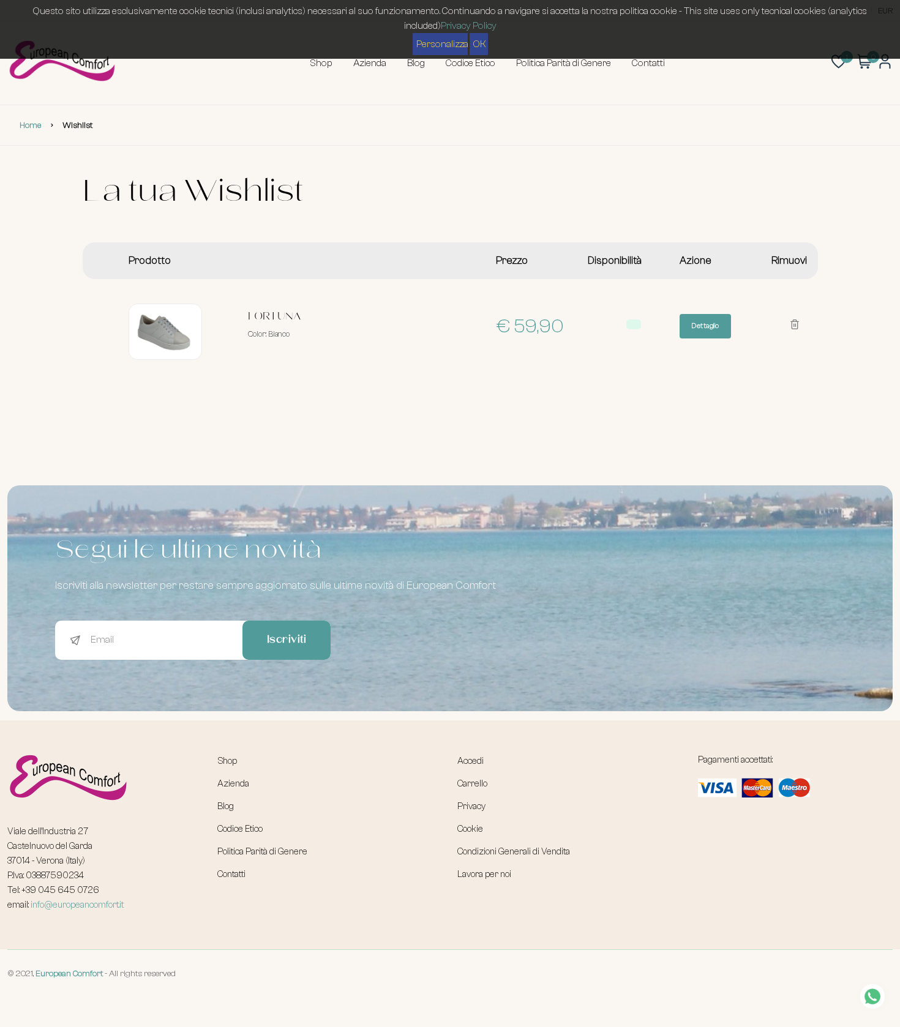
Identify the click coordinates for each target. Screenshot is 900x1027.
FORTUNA (274, 317)
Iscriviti (287, 640)
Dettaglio (705, 325)
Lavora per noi (484, 874)
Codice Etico (470, 63)
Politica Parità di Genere (563, 63)
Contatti (648, 63)
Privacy (471, 806)
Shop (321, 63)
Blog (416, 63)
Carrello (472, 784)
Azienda (369, 63)
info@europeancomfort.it (77, 905)
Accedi (470, 761)
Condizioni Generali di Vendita (513, 851)
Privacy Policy (469, 25)
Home (30, 125)
